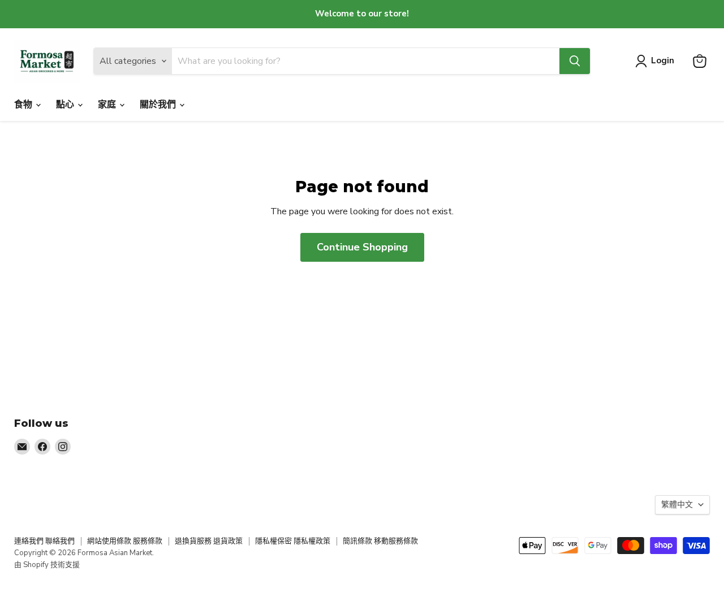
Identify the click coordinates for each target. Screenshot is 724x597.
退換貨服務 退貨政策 (209, 541)
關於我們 (159, 104)
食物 (24, 104)
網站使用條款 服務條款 (124, 541)
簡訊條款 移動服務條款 (380, 541)
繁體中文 (677, 504)
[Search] (574, 61)
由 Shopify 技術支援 (47, 565)
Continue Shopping (362, 247)
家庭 (108, 104)
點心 (66, 104)
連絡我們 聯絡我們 (44, 541)
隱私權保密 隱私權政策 (292, 541)
